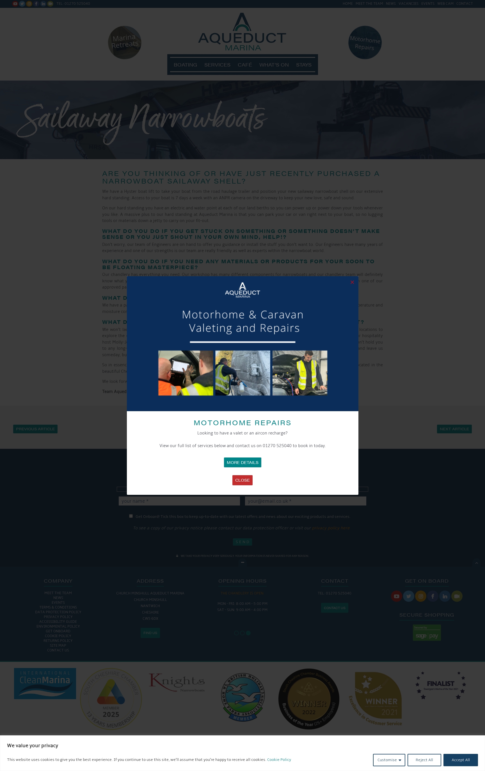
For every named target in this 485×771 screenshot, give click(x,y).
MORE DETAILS (242, 462)
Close (242, 480)
